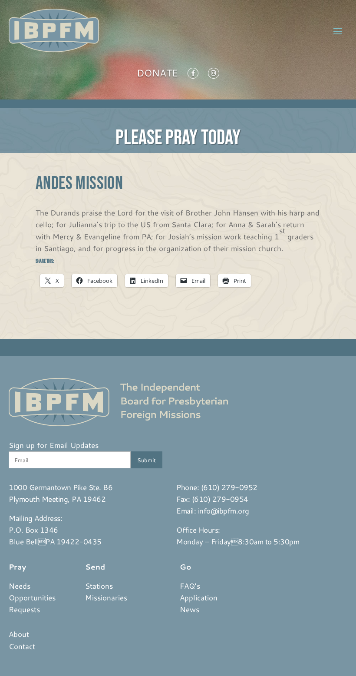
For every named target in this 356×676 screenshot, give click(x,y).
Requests (24, 609)
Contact (22, 646)
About (19, 634)
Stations (99, 585)
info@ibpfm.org (223, 510)
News (189, 609)
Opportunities (32, 597)
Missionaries (106, 597)
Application (199, 597)
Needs (19, 585)
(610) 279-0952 (229, 487)
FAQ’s (190, 585)
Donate (157, 75)
